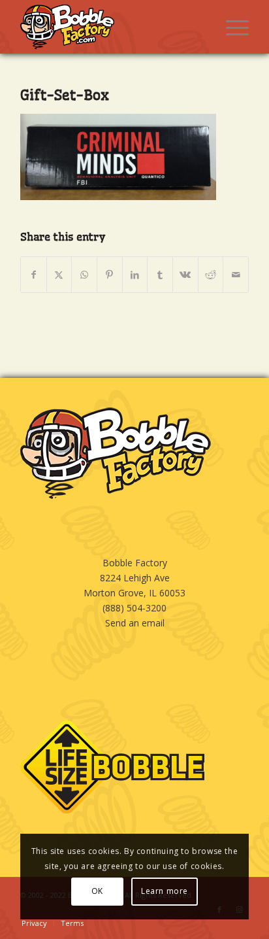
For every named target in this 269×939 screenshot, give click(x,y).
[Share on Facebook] (33, 274)
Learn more (164, 890)
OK (97, 890)
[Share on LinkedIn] (135, 274)
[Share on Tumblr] (160, 274)
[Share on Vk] (185, 274)
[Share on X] (59, 274)
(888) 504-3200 (134, 608)
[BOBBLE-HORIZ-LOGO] (111, 27)
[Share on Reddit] (210, 274)
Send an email (135, 623)
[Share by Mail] (235, 274)
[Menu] (231, 27)
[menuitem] (231, 27)
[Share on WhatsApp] (84, 274)
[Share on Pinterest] (109, 274)
